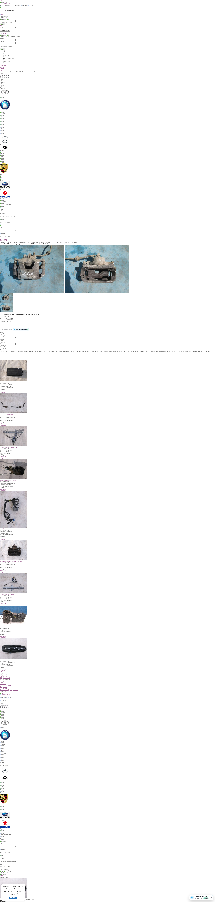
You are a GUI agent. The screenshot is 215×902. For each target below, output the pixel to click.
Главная (5, 53)
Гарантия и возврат (8, 60)
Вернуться (3, 33)
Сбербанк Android (5, 678)
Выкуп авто (6, 61)
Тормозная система (27, 71)
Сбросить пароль (5, 30)
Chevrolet (8, 71)
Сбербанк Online (4, 675)
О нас (5, 57)
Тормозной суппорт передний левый (44, 71)
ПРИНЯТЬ (13, 898)
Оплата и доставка (8, 58)
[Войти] (2, 24)
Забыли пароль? (4, 26)
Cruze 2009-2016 (16, 71)
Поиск (18, 5)
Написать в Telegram (21, 329)
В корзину (3, 901)
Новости (5, 63)
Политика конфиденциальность (9, 690)
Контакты (6, 55)
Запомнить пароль (7, 22)
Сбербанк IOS (4, 676)
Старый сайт (3, 688)
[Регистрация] (2, 49)
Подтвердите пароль (6, 46)
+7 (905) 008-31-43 (5, 3)
